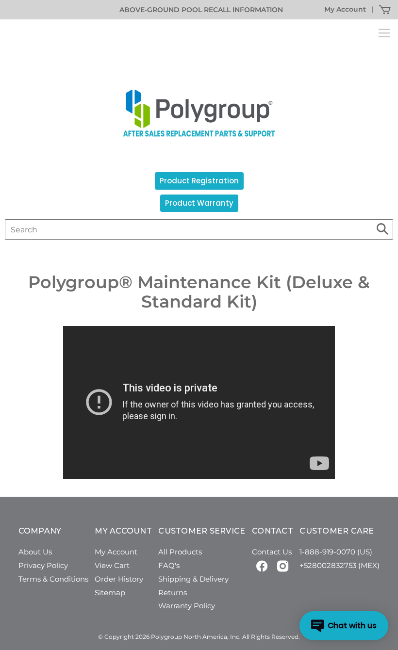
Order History (119, 579)
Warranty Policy (186, 605)
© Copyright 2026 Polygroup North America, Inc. (169, 636)
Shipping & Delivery (193, 579)
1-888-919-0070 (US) (335, 551)
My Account (345, 9)
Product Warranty (199, 203)
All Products (180, 551)
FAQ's (169, 565)
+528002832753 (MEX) (339, 565)
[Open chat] (343, 625)
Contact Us (272, 551)
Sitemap (110, 592)
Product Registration (199, 181)
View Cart (112, 565)
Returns (172, 592)
